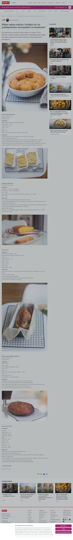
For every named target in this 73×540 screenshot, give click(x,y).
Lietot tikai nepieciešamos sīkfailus (63, 532)
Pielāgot (63, 529)
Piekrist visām (63, 525)
